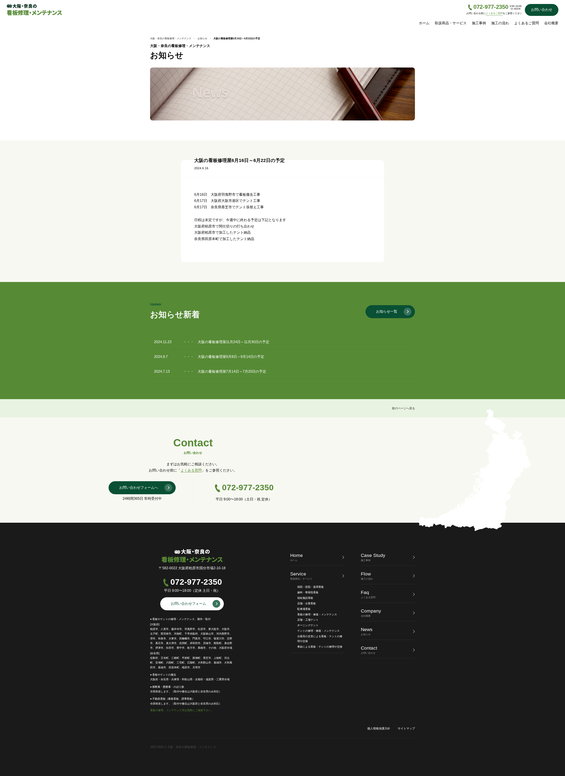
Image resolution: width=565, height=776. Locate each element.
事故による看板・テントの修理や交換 (319, 646)
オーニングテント (307, 625)
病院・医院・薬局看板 (310, 586)
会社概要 (551, 23)
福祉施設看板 (305, 597)
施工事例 (479, 23)
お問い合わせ (541, 9)
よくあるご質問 (494, 13)
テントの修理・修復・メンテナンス (318, 630)
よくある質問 (191, 470)
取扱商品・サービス (451, 23)
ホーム (424, 23)
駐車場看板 (304, 609)
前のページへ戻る (403, 408)
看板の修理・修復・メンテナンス (317, 614)
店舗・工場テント (307, 619)
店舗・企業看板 (306, 603)
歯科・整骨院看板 (307, 592)
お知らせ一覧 (386, 311)
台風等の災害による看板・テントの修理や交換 (319, 639)
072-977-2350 (490, 7)
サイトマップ (406, 728)
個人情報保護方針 (378, 728)
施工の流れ (500, 23)
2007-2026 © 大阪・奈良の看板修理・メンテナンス (183, 747)
